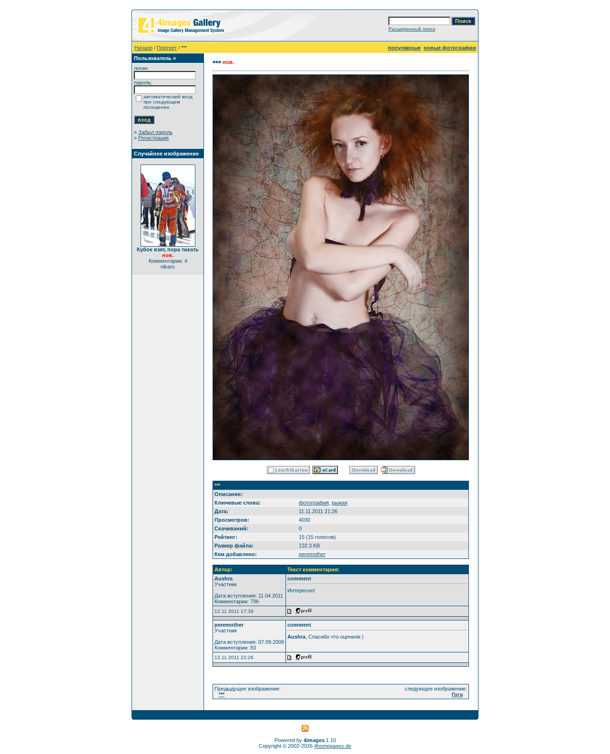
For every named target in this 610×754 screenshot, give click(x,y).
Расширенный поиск (411, 28)
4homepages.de (332, 746)
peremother (312, 554)
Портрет (167, 48)
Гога (457, 694)
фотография (314, 503)
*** (221, 694)
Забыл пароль (155, 132)
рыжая (339, 503)
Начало (143, 48)
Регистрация (153, 138)
